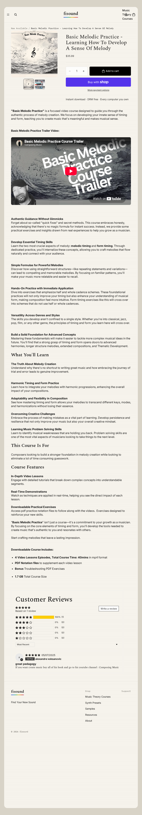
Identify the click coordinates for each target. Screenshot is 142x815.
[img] (33, 655)
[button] (23, 617)
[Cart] (133, 14)
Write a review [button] (109, 608)
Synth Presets (93, 702)
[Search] (15, 14)
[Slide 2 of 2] (40, 84)
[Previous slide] (15, 54)
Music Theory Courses (97, 696)
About (88, 720)
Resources (91, 714)
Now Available (19, 28)
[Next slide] (53, 54)
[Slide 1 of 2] (29, 84)
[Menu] (8, 15)
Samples (90, 708)
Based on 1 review (25, 610)
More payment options (98, 90)
